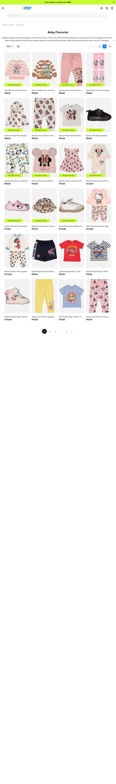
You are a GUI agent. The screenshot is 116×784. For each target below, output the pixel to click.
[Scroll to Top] (111, 771)
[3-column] (100, 46)
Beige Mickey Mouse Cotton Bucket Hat (44, 226)
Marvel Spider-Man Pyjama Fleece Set (17, 271)
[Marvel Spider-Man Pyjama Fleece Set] (17, 251)
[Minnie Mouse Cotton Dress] (71, 160)
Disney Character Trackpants (16, 181)
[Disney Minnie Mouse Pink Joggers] (71, 70)
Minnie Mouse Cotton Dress (70, 181)
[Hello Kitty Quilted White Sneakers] (71, 205)
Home (4, 25)
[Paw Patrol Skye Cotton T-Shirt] (71, 296)
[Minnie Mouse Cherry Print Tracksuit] (98, 160)
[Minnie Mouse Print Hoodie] (17, 115)
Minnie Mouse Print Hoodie (16, 135)
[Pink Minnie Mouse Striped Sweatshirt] (17, 70)
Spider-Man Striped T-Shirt (97, 271)
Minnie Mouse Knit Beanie (42, 181)
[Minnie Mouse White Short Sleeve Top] (71, 115)
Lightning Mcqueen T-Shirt (70, 271)
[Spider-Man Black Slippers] (98, 115)
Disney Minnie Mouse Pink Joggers (71, 90)
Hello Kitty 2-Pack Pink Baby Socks (98, 90)
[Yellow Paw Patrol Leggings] (44, 296)
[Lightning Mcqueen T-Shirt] (71, 251)
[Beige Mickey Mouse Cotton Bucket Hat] (44, 205)
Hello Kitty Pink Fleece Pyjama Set (98, 226)
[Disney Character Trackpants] (17, 160)
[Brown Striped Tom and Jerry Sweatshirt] (44, 70)
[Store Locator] (112, 8)
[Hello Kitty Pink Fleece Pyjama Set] (98, 205)
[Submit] (10, 15)
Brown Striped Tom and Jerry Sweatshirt (44, 90)
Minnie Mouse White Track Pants (44, 135)
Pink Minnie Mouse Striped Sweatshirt (17, 90)
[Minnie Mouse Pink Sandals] (17, 205)
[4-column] (104, 46)
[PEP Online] (26, 8)
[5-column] (109, 46)
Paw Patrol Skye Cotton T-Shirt (71, 317)
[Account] (101, 8)
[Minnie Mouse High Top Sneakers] (17, 296)
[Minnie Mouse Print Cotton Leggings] (98, 296)
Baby (11, 25)
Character (20, 25)
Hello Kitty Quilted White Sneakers (71, 226)
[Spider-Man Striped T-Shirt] (98, 251)
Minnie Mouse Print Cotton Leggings (98, 317)
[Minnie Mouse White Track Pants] (44, 115)
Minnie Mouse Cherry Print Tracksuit (98, 181)
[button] (106, 8)
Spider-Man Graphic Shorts (43, 271)
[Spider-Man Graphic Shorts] (44, 251)
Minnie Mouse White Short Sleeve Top (71, 135)
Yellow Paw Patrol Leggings (43, 317)
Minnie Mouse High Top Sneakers (17, 317)
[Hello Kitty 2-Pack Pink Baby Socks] (98, 70)
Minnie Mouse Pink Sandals (16, 226)
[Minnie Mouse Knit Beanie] (44, 160)
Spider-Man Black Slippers (96, 135)
